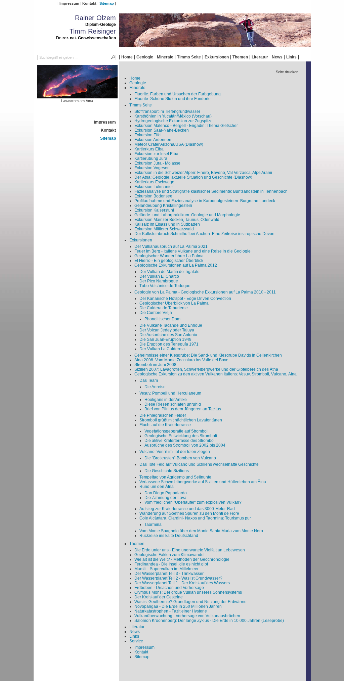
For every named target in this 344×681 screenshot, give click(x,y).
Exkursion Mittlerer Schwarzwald (164, 229)
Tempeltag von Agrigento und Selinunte (175, 477)
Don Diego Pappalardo (165, 493)
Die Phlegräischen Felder (162, 415)
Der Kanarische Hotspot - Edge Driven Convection (185, 298)
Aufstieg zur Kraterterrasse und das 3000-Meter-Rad (187, 508)
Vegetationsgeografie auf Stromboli (176, 431)
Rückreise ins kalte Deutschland (168, 535)
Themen (240, 57)
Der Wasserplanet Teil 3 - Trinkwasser (169, 573)
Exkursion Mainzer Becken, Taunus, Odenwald (176, 219)
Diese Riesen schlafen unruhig (172, 404)
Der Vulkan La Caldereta (162, 349)
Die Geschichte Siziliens (166, 470)
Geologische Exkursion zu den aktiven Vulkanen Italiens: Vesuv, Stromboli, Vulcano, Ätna (215, 374)
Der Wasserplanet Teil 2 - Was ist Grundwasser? (178, 578)
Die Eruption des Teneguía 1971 (169, 344)
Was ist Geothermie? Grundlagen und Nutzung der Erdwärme (190, 601)
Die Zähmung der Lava (165, 497)
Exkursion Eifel (148, 135)
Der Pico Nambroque (158, 281)
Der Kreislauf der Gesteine (158, 597)
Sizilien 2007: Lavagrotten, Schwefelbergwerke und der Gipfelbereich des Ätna (206, 369)
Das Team (148, 380)
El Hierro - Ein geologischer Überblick (168, 260)
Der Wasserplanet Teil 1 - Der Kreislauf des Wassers (182, 583)
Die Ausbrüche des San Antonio (168, 334)
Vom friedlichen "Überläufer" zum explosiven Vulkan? (193, 502)
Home (127, 57)
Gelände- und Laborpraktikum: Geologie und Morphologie (187, 215)
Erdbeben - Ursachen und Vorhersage (169, 587)
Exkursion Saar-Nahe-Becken (161, 130)
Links (291, 57)
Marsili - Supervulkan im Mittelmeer (166, 568)
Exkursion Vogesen (152, 168)
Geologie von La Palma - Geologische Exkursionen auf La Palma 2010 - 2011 (205, 292)
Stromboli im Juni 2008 (155, 364)
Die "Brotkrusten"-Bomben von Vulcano (180, 458)
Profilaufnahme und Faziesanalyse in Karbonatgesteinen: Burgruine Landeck (204, 200)
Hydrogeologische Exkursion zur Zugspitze (173, 121)
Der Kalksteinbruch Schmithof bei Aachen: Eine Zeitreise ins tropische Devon (204, 233)
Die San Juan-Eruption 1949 (165, 339)
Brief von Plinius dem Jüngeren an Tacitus (182, 409)
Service (136, 641)
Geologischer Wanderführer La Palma (169, 256)
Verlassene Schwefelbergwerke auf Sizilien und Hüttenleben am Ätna (202, 482)
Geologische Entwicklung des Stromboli (180, 436)
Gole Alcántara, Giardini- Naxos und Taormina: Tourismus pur (195, 518)
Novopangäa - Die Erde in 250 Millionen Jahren (178, 606)
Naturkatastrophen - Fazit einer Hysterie (170, 611)
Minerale (165, 57)
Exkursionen (217, 57)
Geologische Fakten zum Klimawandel (169, 554)
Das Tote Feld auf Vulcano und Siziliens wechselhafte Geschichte (199, 464)
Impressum (69, 3)
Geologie (144, 57)
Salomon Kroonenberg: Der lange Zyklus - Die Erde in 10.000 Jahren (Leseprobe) (209, 620)
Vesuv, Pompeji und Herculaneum (170, 393)
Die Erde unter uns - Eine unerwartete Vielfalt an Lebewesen (189, 550)
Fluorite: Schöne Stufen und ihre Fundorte (172, 98)
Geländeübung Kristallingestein (163, 205)
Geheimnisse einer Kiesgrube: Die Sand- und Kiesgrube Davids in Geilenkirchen (208, 355)
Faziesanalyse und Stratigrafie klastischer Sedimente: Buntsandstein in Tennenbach (211, 191)
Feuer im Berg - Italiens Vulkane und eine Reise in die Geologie (192, 251)
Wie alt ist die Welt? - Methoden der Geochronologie (181, 559)
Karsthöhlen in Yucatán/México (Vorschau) (173, 116)
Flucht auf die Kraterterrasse (165, 424)
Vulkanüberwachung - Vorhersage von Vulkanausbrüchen (187, 616)
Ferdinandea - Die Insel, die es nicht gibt (171, 564)
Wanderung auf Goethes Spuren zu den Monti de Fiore (189, 513)
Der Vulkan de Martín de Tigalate (169, 271)
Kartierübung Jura (150, 158)
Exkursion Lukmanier (153, 186)
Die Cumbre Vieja (155, 312)
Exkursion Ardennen (152, 139)
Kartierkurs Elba (149, 149)
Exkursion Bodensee (153, 196)
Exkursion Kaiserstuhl (154, 210)
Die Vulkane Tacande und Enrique (170, 325)
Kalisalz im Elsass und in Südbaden (167, 224)
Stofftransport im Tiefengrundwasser (167, 111)
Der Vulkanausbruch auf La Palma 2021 (171, 246)
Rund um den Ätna (156, 486)
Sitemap (106, 3)
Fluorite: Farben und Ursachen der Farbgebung (177, 94)
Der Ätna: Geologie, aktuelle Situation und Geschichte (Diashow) (193, 177)
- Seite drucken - (287, 72)
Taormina (153, 524)
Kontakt (89, 3)
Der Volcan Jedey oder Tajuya (166, 330)
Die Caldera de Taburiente (163, 308)
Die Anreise (155, 386)
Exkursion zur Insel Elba (156, 153)
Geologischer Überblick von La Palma (174, 303)
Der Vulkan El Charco (159, 276)
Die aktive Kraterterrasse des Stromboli (180, 440)
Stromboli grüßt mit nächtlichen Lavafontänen (180, 420)
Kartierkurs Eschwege (154, 182)
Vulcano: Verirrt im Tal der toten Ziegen (174, 451)
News (277, 57)
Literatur (260, 57)
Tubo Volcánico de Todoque (164, 285)
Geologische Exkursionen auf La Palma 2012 (175, 265)
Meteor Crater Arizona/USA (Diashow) (168, 144)
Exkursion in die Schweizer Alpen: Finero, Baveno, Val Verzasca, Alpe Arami (203, 172)
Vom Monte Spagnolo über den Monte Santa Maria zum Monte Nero (201, 531)
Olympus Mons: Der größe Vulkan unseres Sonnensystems (188, 592)
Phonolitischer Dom (162, 319)
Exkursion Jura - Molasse (157, 163)
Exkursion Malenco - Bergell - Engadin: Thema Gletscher (186, 125)
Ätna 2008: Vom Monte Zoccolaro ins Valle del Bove (181, 360)
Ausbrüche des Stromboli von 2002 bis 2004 (184, 445)
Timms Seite (189, 57)
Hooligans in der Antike (165, 399)
